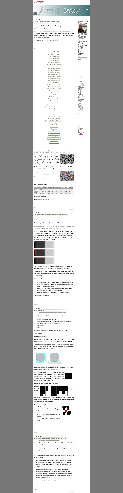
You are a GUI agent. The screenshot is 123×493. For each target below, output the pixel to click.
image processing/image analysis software (47, 152)
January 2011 (80, 72)
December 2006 (81, 119)
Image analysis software (82, 23)
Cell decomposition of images (52, 323)
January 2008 (80, 107)
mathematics (60, 312)
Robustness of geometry (50, 397)
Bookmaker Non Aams (54, 108)
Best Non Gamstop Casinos (54, 86)
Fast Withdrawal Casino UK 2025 (82, 35)
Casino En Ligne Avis (54, 123)
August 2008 (80, 100)
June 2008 (80, 102)
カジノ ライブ (54, 110)
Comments (80, 128)
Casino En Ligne (54, 127)
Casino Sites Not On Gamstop (54, 64)
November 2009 (81, 85)
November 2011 (81, 64)
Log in (79, 126)
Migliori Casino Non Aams (54, 98)
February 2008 (80, 106)
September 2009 (81, 87)
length (41, 325)
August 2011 (80, 66)
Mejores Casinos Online (54, 143)
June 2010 (80, 78)
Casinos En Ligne (54, 141)
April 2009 (80, 92)
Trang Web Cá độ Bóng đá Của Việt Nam (54, 121)
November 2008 (81, 97)
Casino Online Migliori (82, 37)
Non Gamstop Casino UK (54, 74)
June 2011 (79, 68)
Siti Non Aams (54, 66)
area (41, 327)
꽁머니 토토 (54, 129)
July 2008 (79, 101)
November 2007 (81, 109)
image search (41, 23)
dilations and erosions (44, 409)
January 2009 (80, 95)
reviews (45, 23)
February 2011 (80, 71)
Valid (80, 129)
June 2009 (80, 90)
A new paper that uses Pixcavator (44, 151)
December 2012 (81, 63)
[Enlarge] (56, 396)
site (78, 52)
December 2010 (81, 73)
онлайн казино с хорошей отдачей (54, 112)
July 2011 (79, 67)
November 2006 (81, 120)
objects (35, 401)
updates (64, 312)
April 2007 (80, 116)
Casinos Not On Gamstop (54, 54)
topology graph (40, 284)
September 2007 (81, 111)
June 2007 (80, 114)
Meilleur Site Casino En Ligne (54, 96)
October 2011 (80, 65)
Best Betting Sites (81, 38)
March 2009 (80, 93)
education (55, 312)
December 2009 (81, 84)
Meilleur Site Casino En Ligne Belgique (54, 106)
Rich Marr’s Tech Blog (53, 40)
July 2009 (79, 89)
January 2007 (80, 118)
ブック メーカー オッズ (54, 117)
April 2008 (80, 104)
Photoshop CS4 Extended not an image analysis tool (50, 438)
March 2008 (80, 105)
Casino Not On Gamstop (54, 58)
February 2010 (80, 82)
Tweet (35, 48)
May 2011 (79, 69)
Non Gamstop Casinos (54, 56)
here (40, 219)
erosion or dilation (38, 376)
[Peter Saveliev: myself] (82, 32)
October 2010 (80, 75)
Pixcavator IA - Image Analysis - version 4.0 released (50, 214)
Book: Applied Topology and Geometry (83, 22)
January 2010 (80, 83)
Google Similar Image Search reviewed (46, 21)
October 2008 (80, 98)
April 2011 (79, 70)
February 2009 (80, 94)
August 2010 (80, 77)
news (57, 152)
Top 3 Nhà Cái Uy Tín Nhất (54, 118)
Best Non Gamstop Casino (54, 100)
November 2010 (81, 74)
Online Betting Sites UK (54, 94)
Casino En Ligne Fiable (54, 90)
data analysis (80, 43)
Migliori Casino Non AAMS (54, 133)
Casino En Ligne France (54, 125)
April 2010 (80, 80)
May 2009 (79, 91)
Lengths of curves (54, 369)
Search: (79, 56)
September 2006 (81, 122)
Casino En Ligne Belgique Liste (54, 104)
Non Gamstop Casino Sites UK (54, 84)
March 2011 (80, 71)
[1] (58, 158)
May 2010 (79, 79)
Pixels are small (39, 310)
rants (79, 50)
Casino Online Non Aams (54, 68)
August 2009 (80, 88)
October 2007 (80, 110)
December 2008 (81, 96)
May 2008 (79, 103)
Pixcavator (46, 174)
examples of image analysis (42, 199)
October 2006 (80, 121)
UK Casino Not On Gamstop (54, 72)
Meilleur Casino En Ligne (54, 135)
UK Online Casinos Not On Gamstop (54, 92)
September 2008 (81, 99)
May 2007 (79, 115)
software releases (62, 215)
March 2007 (80, 117)
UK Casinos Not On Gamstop (54, 76)
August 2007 (80, 112)
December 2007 (81, 108)
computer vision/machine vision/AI (46, 312)
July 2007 (79, 113)
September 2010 (81, 76)
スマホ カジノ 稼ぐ (54, 115)
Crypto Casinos (54, 102)
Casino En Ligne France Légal (54, 137)
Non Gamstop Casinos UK (54, 62)
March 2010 (80, 81)
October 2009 (80, 86)
